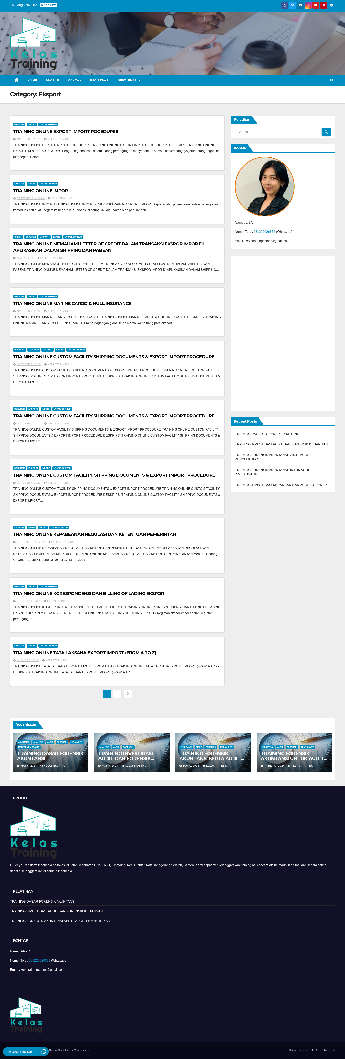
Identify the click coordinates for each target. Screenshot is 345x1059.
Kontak (74, 80)
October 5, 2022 (29, 364)
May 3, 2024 (110, 765)
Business (19, 350)
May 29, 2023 (26, 258)
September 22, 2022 (31, 542)
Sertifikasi (128, 80)
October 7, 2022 (29, 311)
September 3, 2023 (31, 198)
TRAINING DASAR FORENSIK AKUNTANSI (267, 434)
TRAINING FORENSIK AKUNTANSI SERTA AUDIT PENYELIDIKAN (210, 758)
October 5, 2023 (29, 139)
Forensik (62, 742)
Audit (50, 742)
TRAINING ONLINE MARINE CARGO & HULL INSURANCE (72, 303)
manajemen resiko (28, 747)
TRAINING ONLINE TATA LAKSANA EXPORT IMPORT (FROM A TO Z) (84, 652)
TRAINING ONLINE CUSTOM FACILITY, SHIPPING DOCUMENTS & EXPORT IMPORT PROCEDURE (114, 475)
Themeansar (81, 1050)
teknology (226, 747)
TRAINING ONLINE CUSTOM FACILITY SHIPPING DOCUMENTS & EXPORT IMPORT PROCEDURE (113, 356)
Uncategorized (48, 124)
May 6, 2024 (29, 765)
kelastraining (58, 139)
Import (32, 124)
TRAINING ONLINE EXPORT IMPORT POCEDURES (65, 131)
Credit (18, 237)
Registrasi (99, 80)
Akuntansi (24, 742)
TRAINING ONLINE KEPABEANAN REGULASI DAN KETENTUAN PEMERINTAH (94, 534)
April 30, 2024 (275, 765)
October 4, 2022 (29, 482)
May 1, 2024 (191, 765)
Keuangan (76, 742)
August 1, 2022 (28, 660)
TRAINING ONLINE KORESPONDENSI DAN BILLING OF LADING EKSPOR (88, 593)
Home (32, 80)
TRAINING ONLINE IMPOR (40, 190)
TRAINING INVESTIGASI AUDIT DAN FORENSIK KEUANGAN (281, 444)
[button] (331, 80)
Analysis (38, 742)
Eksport (19, 124)
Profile (52, 80)
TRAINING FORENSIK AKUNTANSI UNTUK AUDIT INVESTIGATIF (292, 758)
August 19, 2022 (29, 601)
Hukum (31, 527)
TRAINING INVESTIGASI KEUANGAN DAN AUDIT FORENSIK (281, 485)
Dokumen (31, 237)
